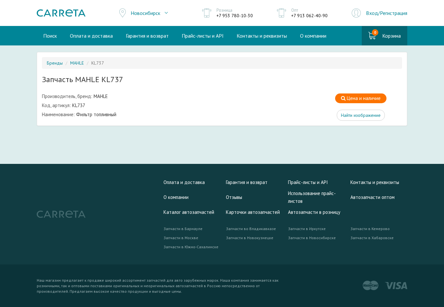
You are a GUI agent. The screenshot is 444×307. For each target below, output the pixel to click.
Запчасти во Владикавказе (251, 228)
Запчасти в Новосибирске (312, 237)
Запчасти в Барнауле (182, 228)
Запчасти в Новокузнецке (249, 237)
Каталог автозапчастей (188, 212)
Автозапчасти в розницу (314, 212)
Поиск (50, 35)
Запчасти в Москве (180, 237)
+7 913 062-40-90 (309, 15)
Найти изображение (361, 115)
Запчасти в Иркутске (307, 228)
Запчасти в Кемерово (370, 228)
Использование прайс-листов (312, 197)
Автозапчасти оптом (372, 197)
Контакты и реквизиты (262, 35)
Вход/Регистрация (386, 13)
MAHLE (77, 63)
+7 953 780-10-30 (234, 15)
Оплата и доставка (91, 35)
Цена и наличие (363, 98)
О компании (313, 35)
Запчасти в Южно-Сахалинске (190, 246)
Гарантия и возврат (147, 35)
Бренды (55, 63)
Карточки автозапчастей (253, 212)
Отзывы (234, 197)
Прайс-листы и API (203, 35)
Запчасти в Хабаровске (372, 237)
